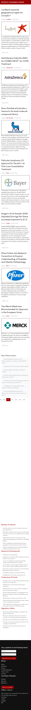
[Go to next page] (27, 399)
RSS (2, 702)
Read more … (5, 52)
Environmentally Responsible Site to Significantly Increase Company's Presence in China (14, 393)
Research (3, 681)
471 (12, 399)
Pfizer (7, 265)
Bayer (7, 173)
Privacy (3, 668)
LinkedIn (3, 701)
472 (16, 399)
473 (20, 399)
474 (24, 399)
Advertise (4, 666)
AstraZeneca (9, 67)
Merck (8, 316)
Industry (3, 679)
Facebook (4, 697)
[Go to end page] (29, 399)
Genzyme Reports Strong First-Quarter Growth (13, 370)
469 (4, 399)
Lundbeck (8, 19)
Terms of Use (5, 672)
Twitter (3, 699)
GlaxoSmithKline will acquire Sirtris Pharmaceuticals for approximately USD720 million (14, 361)
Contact (3, 673)
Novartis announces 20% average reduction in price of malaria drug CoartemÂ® (15, 381)
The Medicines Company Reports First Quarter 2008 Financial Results (13, 387)
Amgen (8, 223)
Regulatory (4, 683)
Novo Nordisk (9, 118)
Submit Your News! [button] (7, 687)
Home (2, 664)
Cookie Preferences (6, 670)
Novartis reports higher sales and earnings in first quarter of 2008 (15, 376)
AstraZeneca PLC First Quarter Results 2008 (15, 366)
